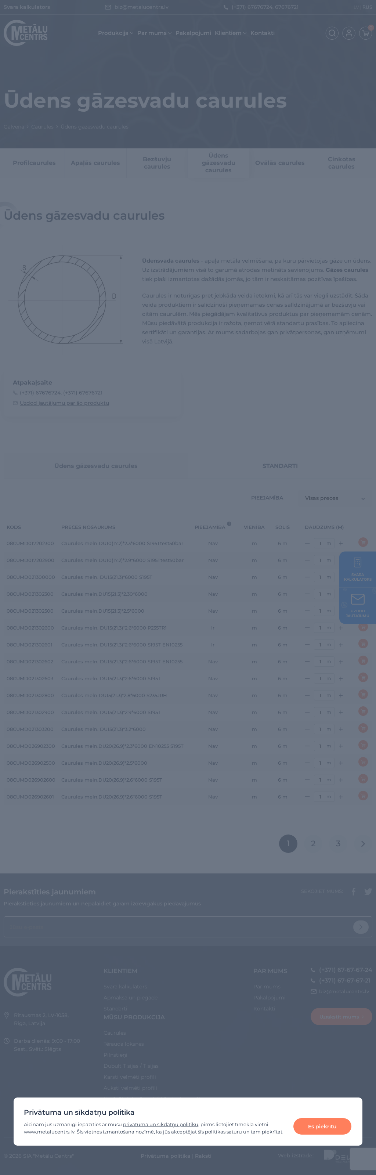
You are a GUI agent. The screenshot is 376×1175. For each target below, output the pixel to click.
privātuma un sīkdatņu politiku (160, 1124)
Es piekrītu (322, 1126)
